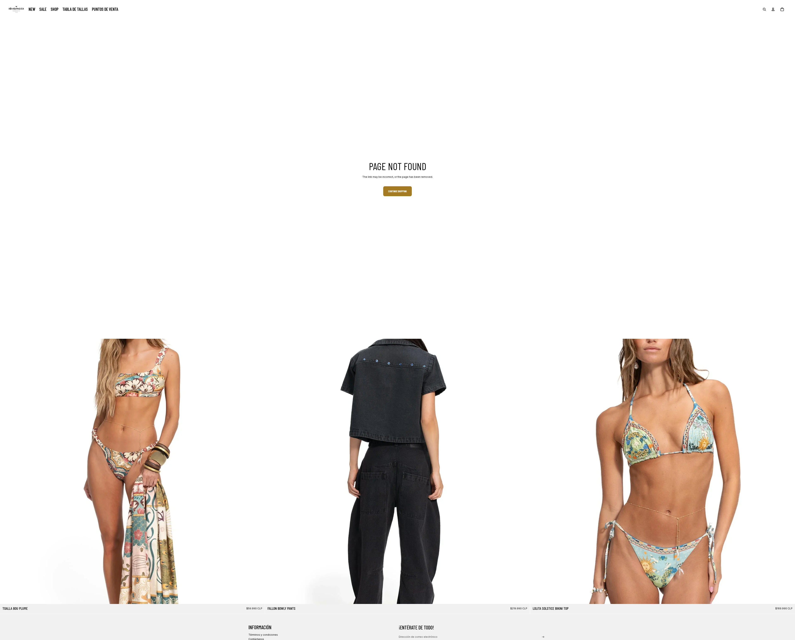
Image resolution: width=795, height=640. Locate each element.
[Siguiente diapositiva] (258, 471)
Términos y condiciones (263, 634)
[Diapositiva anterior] (6, 471)
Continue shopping (397, 191)
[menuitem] (32, 9)
